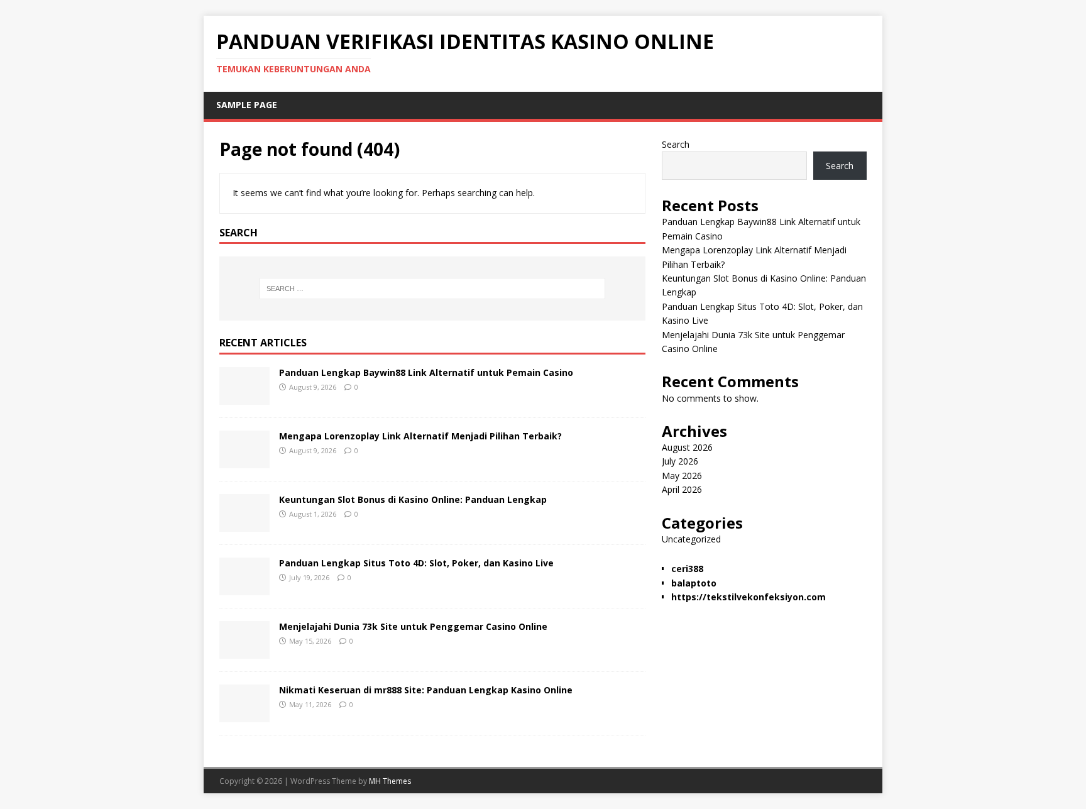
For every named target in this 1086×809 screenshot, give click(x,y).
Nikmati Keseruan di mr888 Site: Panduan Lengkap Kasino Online (426, 690)
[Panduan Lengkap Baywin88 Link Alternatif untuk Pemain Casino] (244, 398)
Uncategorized (691, 539)
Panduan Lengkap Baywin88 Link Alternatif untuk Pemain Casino (426, 372)
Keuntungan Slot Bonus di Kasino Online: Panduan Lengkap (413, 499)
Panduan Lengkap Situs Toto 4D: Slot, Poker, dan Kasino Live (416, 563)
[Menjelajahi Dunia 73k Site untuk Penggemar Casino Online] (244, 652)
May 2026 (682, 476)
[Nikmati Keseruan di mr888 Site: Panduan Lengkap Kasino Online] (244, 715)
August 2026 (687, 447)
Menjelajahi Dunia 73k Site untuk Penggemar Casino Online (413, 626)
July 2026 (680, 461)
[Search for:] (432, 288)
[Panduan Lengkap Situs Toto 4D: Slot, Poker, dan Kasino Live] (244, 588)
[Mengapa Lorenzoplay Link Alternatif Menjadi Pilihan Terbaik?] (244, 461)
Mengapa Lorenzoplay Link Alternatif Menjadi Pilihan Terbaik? (420, 436)
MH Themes (390, 781)
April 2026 (682, 489)
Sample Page (246, 105)
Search (675, 144)
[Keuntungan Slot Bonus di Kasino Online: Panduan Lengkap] (244, 525)
